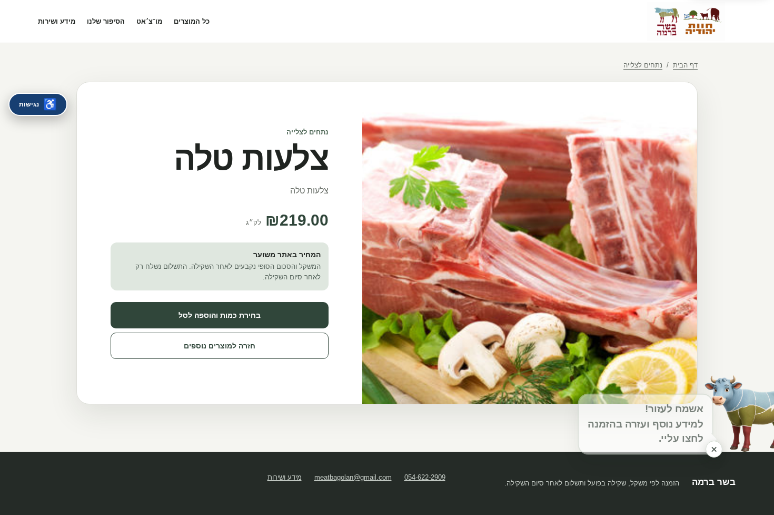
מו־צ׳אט (149, 21)
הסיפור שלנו (106, 21)
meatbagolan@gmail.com (353, 477)
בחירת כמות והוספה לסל (219, 315)
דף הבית (685, 65)
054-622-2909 (424, 477)
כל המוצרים (192, 21)
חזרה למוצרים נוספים (219, 346)
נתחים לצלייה (642, 65)
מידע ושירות (56, 21)
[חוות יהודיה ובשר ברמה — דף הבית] (686, 21)
